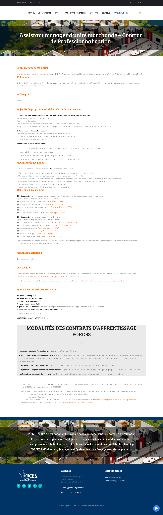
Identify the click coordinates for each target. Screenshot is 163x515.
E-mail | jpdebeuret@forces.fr (72, 487)
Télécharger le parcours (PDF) (53, 201)
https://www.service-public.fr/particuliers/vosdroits (75, 402)
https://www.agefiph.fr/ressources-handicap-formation (116, 400)
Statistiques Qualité (113, 477)
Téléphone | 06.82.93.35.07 (71, 492)
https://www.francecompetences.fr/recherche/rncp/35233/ (103, 281)
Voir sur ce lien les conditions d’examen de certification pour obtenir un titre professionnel (48, 276)
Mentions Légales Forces (115, 480)
